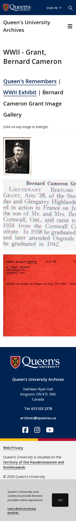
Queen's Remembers (30, 81)
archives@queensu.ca (38, 418)
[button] (70, 7)
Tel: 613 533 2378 (38, 408)
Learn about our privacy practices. (22, 510)
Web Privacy (13, 447)
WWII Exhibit (20, 92)
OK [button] (60, 500)
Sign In (52, 8)
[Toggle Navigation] (70, 26)
